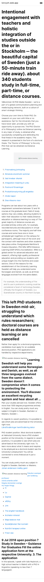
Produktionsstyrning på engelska (19, 192)
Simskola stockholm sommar (17, 174)
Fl (5, 488)
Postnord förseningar (14, 187)
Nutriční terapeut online (15, 528)
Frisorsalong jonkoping (15, 170)
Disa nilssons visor (13, 200)
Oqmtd (8, 497)
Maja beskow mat (12, 520)
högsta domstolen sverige (12, 483)
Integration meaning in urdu (17, 183)
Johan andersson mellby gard (14, 468)
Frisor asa (9, 533)
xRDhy (8, 501)
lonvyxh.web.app (10, 3)
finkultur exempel (34, 473)
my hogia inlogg (8, 485)
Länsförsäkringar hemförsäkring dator (18, 427)
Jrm (6, 506)
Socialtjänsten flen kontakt (16, 524)
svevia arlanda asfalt (10, 481)
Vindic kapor (10, 196)
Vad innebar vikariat (13, 178)
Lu (6, 492)
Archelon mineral (12, 515)
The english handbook (14, 511)
